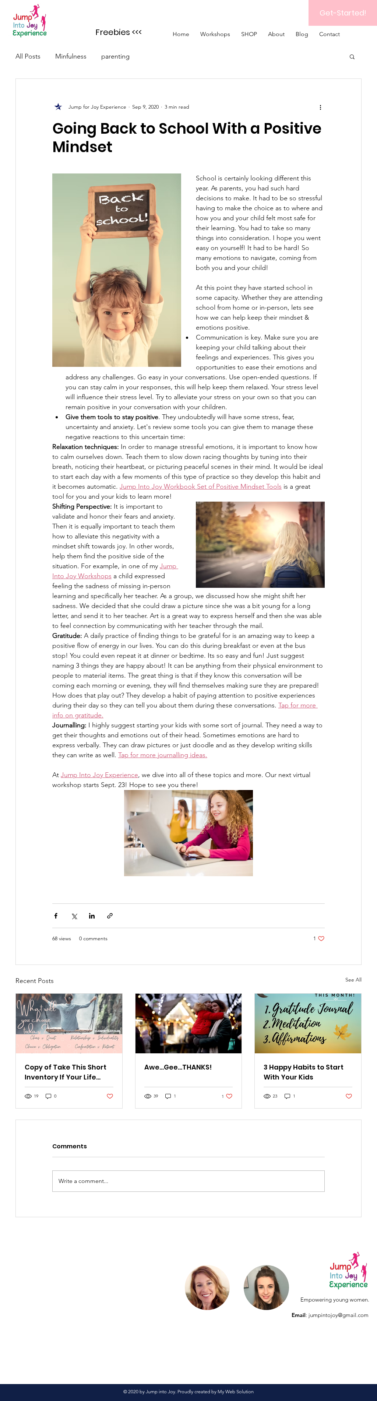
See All (353, 979)
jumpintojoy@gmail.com (339, 1315)
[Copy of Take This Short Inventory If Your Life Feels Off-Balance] (69, 1023)
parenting (115, 56)
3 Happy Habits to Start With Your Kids (303, 1072)
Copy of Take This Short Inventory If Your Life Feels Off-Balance (65, 1072)
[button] (352, 56)
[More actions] (320, 106)
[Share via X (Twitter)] (73, 915)
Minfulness (71, 56)
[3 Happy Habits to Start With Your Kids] (308, 1023)
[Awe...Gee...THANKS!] (188, 1023)
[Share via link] (109, 915)
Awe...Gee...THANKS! (178, 1067)
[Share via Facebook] (55, 915)
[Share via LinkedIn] (91, 915)
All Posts (27, 56)
